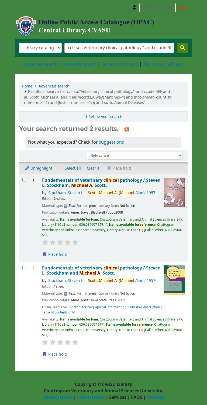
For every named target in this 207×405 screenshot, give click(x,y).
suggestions (111, 142)
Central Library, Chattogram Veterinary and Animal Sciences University (28, 7)
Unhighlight (40, 168)
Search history (157, 7)
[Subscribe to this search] (126, 129)
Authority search (79, 64)
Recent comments (119, 64)
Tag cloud (153, 64)
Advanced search (40, 64)
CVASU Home (91, 397)
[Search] (182, 48)
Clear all (94, 168)
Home (27, 86)
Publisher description (144, 307)
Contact (155, 397)
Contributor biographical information (96, 307)
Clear (185, 7)
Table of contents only (58, 312)
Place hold (57, 254)
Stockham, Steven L (65, 193)
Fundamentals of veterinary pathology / (101, 183)
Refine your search (105, 117)
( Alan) (122, 193)
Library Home (58, 397)
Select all (73, 168)
